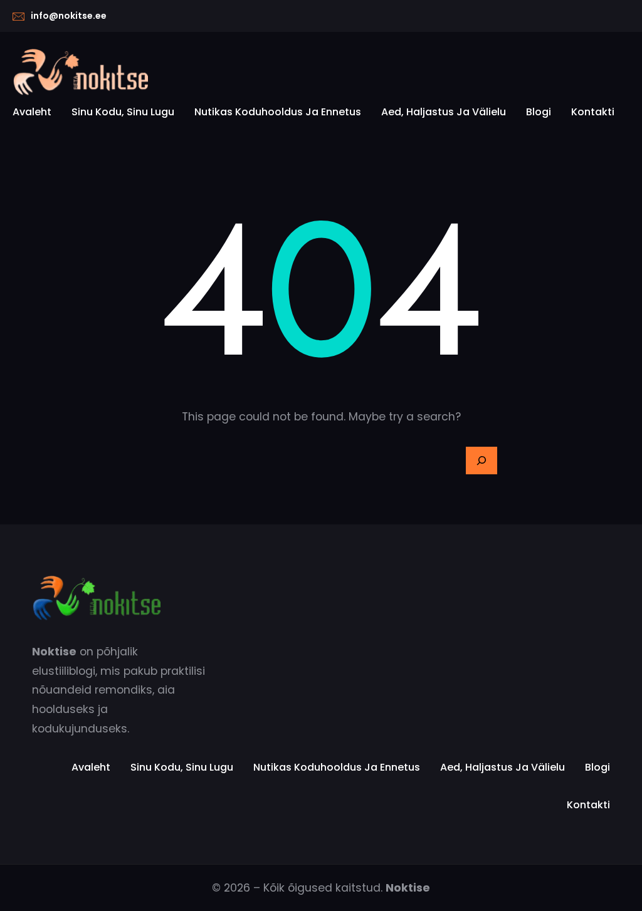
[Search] (481, 460)
